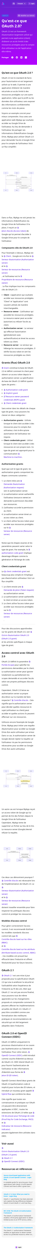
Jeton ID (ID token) (10, 1075)
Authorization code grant (17, 390)
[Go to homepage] (3, 3)
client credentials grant (16, 571)
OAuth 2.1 (8, 975)
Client (8, 256)
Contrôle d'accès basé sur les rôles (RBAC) (17, 941)
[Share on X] (12, 57)
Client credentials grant (16, 403)
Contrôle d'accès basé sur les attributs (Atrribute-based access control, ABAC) (18, 951)
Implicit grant (12, 393)
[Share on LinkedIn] (21, 57)
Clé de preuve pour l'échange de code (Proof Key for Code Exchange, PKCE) (18, 1117)
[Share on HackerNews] (26, 57)
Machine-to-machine (13, 457)
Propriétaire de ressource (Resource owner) (17, 281)
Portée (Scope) (8, 665)
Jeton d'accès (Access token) (14, 231)
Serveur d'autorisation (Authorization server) (18, 261)
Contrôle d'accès (21, 700)
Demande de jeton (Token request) (19, 590)
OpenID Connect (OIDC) (12, 1055)
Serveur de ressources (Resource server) (16, 271)
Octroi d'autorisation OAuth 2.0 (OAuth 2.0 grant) (15, 637)
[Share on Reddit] (17, 57)
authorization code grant (12, 553)
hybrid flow (6, 1094)
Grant (6, 368)
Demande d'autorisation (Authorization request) (14, 486)
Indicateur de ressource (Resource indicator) (16, 1127)
